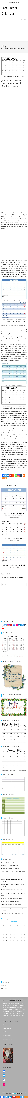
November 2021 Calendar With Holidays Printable (12, 898)
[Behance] (14, 625)
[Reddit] (13, 475)
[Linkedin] (8, 475)
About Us (3, 985)
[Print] (24, 475)
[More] (5, 478)
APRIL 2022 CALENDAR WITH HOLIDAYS (10, 877)
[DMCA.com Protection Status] (17, 1093)
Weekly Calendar (7, 1028)
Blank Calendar (6, 1025)
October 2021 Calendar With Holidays (10, 901)
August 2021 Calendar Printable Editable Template (12, 913)
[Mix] (3, 478)
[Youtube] (3, 628)
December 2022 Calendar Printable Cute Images (12, 862)
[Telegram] (22, 625)
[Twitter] (5, 475)
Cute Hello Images (7, 1039)
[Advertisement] (14, 32)
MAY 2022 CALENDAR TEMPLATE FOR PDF (11, 874)
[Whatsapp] (16, 475)
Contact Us (3, 987)
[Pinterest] (10, 475)
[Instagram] (18, 475)
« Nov (2, 946)
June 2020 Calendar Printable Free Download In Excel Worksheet (14, 514)
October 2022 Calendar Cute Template (10, 868)
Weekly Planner (7, 1032)
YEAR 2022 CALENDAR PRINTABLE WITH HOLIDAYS (13, 871)
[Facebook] (3, 475)
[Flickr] (17, 625)
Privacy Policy (4, 988)
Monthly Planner (7, 1035)
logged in (10, 577)
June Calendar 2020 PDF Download (14, 538)
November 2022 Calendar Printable (9, 865)
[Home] (1, 48)
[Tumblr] (21, 475)
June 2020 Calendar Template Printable (14, 565)
